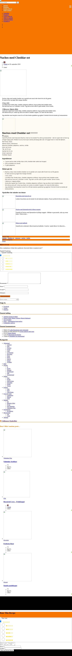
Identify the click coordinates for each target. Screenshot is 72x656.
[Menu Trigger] (70, 6)
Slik (8, 373)
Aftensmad (7, 343)
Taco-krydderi (7, 320)
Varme (9, 386)
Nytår (8, 405)
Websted (2, 293)
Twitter (5, 308)
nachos (23, 238)
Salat (8, 398)
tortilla (28, 238)
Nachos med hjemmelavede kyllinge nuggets (28, 209)
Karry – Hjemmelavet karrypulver (13, 321)
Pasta (8, 356)
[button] (31, 133)
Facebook (6, 306)
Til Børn (9, 362)
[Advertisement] (36, 42)
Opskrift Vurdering (5, 251)
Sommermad (10, 375)
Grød (8, 416)
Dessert (6, 365)
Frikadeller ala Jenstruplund (16, 336)
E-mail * (2, 648)
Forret (4, 241)
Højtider (6, 400)
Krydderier (10, 411)
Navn (2, 286)
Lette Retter (10, 392)
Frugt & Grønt (8, 394)
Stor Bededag (11, 406)
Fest (8, 378)
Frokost (6, 387)
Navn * (2, 646)
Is (7, 367)
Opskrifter (6, 13)
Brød (5, 364)
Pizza (8, 357)
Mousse (9, 370)
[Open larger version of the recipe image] (8, 130)
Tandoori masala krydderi (11, 316)
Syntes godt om (8, 16)
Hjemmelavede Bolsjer (14, 334)
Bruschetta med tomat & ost (23, 196)
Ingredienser (7, 409)
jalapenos (17, 238)
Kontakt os (7, 21)
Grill (8, 351)
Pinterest (6, 309)
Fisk (8, 346)
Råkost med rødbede (21, 223)
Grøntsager (10, 395)
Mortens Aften (11, 403)
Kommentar (4, 283)
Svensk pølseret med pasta (26, 331)
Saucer (9, 359)
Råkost (9, 397)
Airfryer (9, 345)
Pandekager (10, 371)
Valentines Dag (11, 408)
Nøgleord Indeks (8, 19)
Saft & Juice (10, 381)
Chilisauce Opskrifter (9, 421)
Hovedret (9, 354)
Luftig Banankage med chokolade (18, 330)
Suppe (9, 360)
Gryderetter (10, 352)
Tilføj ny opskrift (8, 18)
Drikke (5, 376)
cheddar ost (11, 238)
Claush (5, 64)
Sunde (9, 384)
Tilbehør (6, 417)
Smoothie (9, 383)
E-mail (2, 289)
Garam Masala (12, 333)
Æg (8, 414)
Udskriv (6, 136)
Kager (8, 368)
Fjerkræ (9, 348)
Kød (8, 390)
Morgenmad (7, 413)
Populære (6, 15)
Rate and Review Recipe (7, 650)
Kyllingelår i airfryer (9, 323)
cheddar (4, 238)
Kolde (8, 379)
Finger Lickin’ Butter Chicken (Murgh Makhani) (17, 318)
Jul (8, 401)
